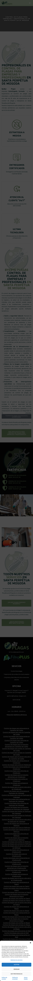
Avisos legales (26, 978)
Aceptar (16, 964)
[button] (30, 943)
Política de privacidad (15, 978)
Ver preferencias (16, 974)
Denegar (16, 969)
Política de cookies (4, 978)
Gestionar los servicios (16, 960)
